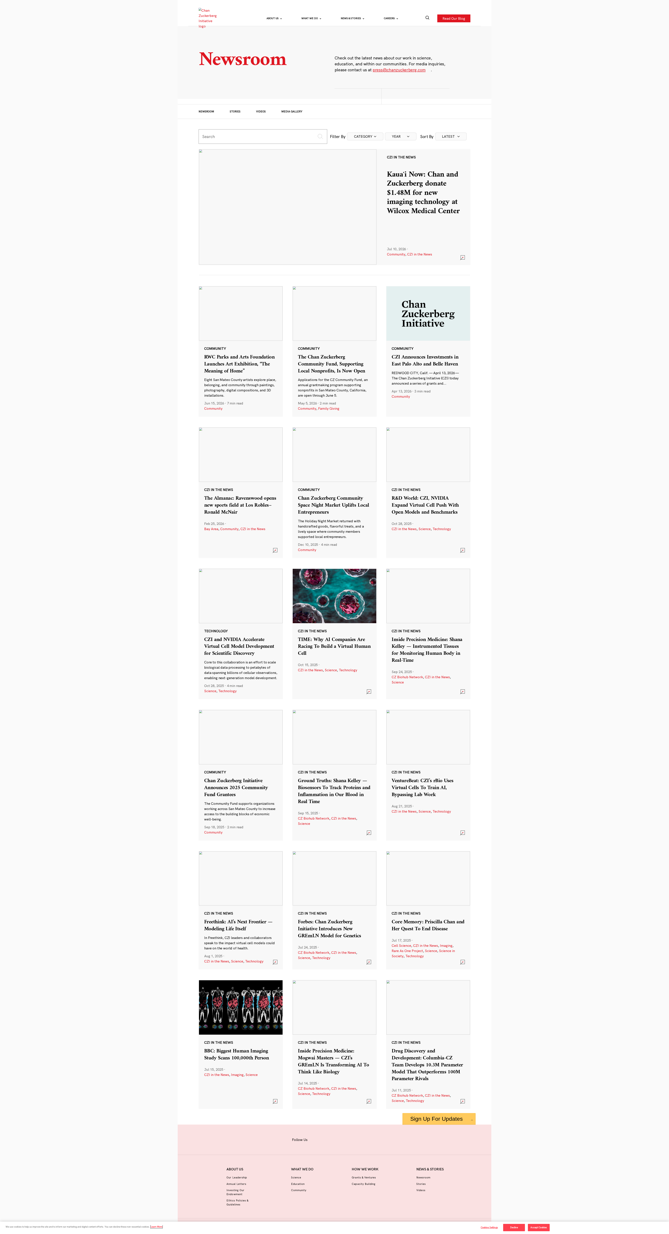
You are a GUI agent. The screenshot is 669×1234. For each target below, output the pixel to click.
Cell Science (401, 945)
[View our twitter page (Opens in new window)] (362, 1139)
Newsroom (206, 111)
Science (424, 529)
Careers (389, 18)
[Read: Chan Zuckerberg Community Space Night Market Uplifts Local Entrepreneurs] (334, 492)
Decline (514, 1227)
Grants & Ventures (364, 1177)
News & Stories (351, 18)
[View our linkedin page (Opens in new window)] (350, 1139)
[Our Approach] (208, 18)
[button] (365, 136)
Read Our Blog (454, 18)
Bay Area (211, 529)
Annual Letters (236, 1184)
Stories (235, 111)
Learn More (156, 1226)
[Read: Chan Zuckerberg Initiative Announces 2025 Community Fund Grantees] (241, 775)
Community (396, 254)
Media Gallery (291, 111)
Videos (261, 111)
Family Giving (328, 408)
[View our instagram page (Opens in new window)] (328, 1139)
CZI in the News (419, 254)
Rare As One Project (407, 951)
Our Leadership (236, 1177)
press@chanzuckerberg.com (399, 69)
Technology (442, 529)
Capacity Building (363, 1184)
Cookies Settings (489, 1227)
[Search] (427, 18)
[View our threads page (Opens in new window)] (339, 1139)
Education (298, 1184)
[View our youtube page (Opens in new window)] (373, 1139)
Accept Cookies (538, 1227)
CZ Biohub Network (407, 677)
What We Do (310, 18)
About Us (273, 18)
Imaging (446, 945)
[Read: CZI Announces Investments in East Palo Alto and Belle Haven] (428, 351)
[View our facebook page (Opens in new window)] (317, 1139)
